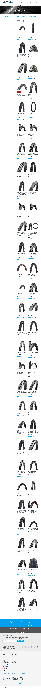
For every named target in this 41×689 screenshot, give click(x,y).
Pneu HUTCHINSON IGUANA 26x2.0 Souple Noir (32, 114)
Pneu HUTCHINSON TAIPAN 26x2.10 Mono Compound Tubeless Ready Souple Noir (21, 154)
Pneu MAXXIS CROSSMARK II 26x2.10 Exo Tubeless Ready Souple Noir (21, 233)
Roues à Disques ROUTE (6, 678)
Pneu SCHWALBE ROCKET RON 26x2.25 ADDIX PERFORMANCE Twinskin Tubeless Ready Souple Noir (22, 114)
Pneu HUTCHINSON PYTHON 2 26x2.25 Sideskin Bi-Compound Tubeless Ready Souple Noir (21, 94)
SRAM (21, 676)
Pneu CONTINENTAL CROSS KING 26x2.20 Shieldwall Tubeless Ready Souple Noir (22, 214)
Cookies (13, 687)
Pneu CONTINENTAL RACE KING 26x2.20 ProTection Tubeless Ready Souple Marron (33, 511)
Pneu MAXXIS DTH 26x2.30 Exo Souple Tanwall (21, 274)
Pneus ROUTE (4, 679)
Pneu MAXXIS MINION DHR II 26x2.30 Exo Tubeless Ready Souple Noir (32, 294)
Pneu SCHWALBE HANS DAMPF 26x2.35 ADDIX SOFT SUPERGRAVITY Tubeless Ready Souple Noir (22, 452)
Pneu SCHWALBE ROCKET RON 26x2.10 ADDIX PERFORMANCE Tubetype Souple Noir (33, 174)
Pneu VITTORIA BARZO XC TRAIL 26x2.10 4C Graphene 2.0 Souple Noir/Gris (22, 570)
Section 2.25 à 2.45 (21, 16)
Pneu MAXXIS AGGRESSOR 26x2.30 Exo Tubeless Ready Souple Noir (32, 412)
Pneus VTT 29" (4, 677)
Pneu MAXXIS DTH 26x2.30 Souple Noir (32, 75)
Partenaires (9, 687)
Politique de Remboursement (30, 686)
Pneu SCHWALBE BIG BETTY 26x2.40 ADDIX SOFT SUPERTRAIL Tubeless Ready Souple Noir (22, 609)
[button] (2, 2)
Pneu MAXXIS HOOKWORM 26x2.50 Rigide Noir (32, 193)
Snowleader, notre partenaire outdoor (5, 662)
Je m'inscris (20, 640)
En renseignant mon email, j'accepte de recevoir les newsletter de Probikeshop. (14, 638)
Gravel (13, 677)
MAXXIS (21, 677)
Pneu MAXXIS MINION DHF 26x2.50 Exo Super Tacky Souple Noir (22, 75)
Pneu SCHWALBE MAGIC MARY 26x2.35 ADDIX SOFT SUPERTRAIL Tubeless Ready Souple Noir (22, 511)
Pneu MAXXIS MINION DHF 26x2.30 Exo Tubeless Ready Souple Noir (21, 174)
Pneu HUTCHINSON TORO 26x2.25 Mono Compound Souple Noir (33, 94)
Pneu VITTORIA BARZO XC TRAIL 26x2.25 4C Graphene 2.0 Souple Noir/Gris (33, 609)
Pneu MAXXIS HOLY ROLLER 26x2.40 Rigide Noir (21, 313)
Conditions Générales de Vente (20, 686)
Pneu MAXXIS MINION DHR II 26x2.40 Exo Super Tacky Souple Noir (33, 254)
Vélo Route (14, 676)
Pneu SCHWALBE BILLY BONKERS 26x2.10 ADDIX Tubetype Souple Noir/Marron (33, 233)
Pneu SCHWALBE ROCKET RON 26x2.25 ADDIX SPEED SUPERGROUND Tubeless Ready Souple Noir (22, 550)
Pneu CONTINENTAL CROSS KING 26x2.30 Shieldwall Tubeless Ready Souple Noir (33, 134)
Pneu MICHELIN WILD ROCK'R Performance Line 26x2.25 (32, 332)
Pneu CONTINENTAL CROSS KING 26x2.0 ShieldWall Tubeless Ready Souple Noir (22, 372)
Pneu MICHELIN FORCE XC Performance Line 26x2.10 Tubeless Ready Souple (32, 472)
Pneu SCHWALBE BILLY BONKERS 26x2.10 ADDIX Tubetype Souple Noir (33, 372)
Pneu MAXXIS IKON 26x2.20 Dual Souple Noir (33, 313)
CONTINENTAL (22, 678)
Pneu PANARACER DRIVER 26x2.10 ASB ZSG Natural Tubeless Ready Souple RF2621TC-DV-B (33, 529)
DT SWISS (21, 679)
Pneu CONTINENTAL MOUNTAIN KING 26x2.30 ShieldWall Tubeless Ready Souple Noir (33, 353)
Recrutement (4, 660)
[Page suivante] (30, 617)
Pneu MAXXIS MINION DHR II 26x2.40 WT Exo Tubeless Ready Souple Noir (33, 154)
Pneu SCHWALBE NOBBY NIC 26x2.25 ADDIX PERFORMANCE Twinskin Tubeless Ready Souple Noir (22, 55)
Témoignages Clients (5, 659)
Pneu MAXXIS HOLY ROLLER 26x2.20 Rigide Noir (21, 590)
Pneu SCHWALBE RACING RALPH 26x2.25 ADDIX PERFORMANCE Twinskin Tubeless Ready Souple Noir (22, 194)
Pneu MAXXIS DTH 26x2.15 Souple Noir (32, 54)
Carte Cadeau (13, 661)
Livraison (12, 656)
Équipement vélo (15, 678)
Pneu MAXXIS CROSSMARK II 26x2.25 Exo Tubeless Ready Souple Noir (32, 392)
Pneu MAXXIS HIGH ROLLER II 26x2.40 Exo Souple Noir (21, 353)
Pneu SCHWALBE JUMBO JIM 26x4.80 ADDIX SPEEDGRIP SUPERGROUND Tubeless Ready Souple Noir (33, 570)
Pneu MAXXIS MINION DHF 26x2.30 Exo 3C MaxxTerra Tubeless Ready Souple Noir (32, 452)
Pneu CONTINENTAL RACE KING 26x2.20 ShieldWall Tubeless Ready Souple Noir (22, 134)
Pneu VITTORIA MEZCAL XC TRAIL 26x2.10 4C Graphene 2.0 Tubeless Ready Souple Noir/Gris (22, 431)
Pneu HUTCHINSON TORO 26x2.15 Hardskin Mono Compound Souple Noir (32, 35)
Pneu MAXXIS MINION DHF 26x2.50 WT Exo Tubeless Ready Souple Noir (22, 392)
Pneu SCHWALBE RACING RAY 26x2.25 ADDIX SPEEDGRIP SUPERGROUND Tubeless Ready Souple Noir (33, 432)
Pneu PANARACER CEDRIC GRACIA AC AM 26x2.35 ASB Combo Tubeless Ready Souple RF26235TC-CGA (21, 492)
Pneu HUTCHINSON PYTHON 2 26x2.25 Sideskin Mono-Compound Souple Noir (21, 294)
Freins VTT (4, 676)
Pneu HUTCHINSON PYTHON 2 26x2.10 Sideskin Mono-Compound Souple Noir (21, 35)
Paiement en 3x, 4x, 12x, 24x (15, 660)
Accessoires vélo (15, 679)
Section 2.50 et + (32, 16)
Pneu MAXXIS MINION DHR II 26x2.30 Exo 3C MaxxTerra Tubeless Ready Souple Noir (32, 550)
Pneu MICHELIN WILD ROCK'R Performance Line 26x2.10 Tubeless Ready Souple (32, 274)
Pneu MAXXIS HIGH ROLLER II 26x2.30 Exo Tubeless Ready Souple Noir (21, 472)
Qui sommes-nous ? (5, 655)
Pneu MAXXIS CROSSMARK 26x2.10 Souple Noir (21, 411)
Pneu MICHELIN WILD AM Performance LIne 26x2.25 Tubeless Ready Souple (32, 590)
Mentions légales (12, 686)
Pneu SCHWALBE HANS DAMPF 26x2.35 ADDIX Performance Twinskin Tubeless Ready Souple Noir (22, 254)
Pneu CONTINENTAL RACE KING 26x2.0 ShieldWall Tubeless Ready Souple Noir (33, 214)
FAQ (11, 655)
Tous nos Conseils (5, 656)
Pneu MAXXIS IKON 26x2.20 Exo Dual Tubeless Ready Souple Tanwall (33, 492)
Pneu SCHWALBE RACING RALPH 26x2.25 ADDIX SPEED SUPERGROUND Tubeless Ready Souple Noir (22, 333)
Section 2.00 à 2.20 (9, 16)
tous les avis (18, 632)
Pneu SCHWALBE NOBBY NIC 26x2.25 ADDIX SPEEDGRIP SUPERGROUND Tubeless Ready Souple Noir (22, 529)
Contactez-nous (13, 662)
